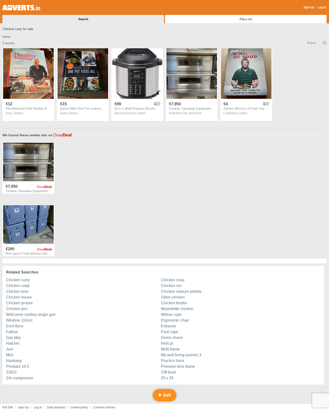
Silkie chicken (173, 297)
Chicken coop (18, 286)
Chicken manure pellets (181, 291)
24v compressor (19, 378)
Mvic (10, 355)
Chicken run (171, 286)
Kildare (18, 113)
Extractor (168, 326)
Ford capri (169, 332)
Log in (38, 407)
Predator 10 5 (17, 366)
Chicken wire (17, 291)
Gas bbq (13, 338)
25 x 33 (167, 378)
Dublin (141, 113)
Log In (322, 7)
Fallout (12, 332)
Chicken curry (18, 280)
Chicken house (19, 297)
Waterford (195, 113)
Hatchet (12, 343)
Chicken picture (19, 303)
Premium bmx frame (178, 366)
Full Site (7, 407)
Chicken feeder (174, 303)
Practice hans (172, 361)
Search (83, 19)
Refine (311, 43)
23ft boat (168, 372)
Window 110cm (19, 320)
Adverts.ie (21, 7)
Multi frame (170, 349)
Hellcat (167, 343)
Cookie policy (79, 407)
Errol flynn (14, 326)
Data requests (56, 407)
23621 (11, 372)
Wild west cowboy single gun (31, 314)
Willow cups (171, 314)
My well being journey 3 (181, 355)
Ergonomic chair (175, 320)
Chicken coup (172, 280)
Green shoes (172, 338)
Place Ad (246, 19)
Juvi (9, 349)
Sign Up (308, 7)
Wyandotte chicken (177, 309)
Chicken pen (17, 309)
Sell (166, 395)
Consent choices (104, 407)
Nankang (14, 361)
